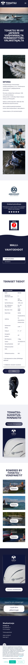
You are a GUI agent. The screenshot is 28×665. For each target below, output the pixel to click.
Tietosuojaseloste (7, 632)
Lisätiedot (21, 656)
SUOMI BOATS (14, 516)
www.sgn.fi (5, 637)
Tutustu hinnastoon (14, 424)
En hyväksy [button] (20, 662)
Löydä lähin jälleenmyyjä (14, 608)
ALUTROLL (14, 484)
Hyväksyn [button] (12, 662)
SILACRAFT (14, 500)
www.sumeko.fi (7, 635)
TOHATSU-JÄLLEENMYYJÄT (14, 602)
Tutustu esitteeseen (14, 589)
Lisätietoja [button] (6, 662)
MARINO (14, 532)
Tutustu (14, 489)
